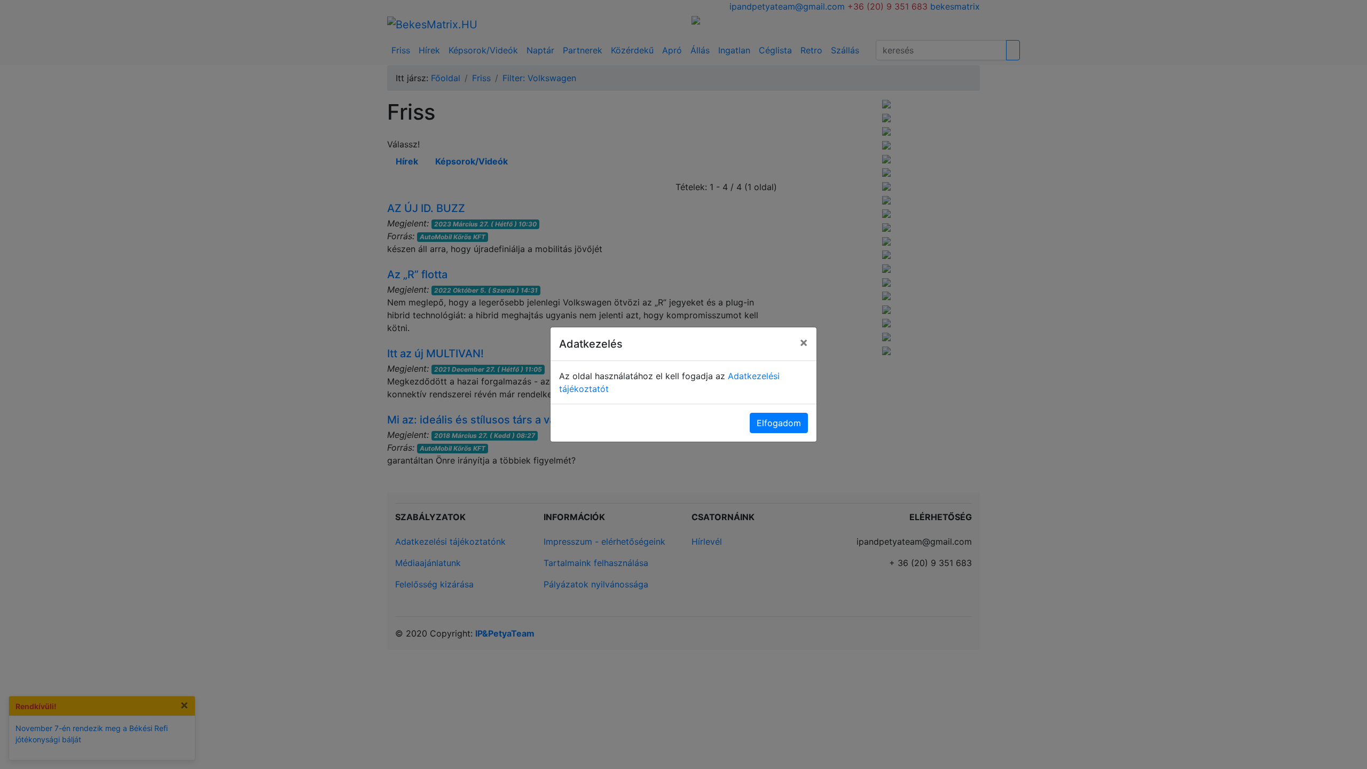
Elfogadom (779, 423)
